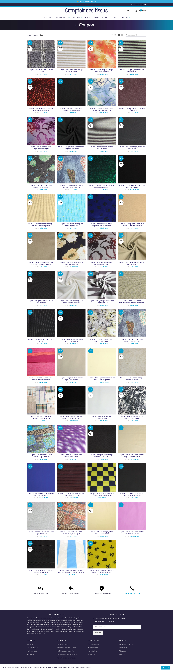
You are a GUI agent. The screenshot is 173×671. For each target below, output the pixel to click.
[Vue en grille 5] (122, 35)
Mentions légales (62, 644)
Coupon (36, 35)
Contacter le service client (132, 593)
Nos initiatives (92, 651)
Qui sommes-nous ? (94, 644)
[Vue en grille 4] (119, 35)
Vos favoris (122, 654)
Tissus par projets (32, 647)
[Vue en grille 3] (115, 35)
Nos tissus (30, 644)
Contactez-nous (135, 4)
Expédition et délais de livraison (67, 654)
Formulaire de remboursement (66, 658)
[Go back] (76, 25)
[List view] (112, 35)
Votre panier (122, 651)
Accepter (166, 667)
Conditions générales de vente (66, 647)
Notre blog (91, 654)
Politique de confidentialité (65, 651)
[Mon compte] (128, 11)
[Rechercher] (136, 11)
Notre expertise (93, 647)
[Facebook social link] (143, 4)
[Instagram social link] (145, 4)
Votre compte (123, 647)
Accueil (29, 35)
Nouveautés (30, 654)
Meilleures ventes (32, 651)
